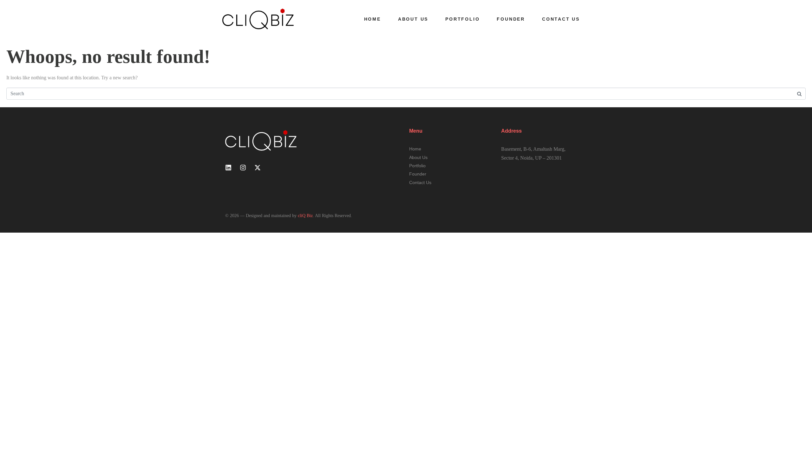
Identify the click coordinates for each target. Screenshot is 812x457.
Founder (511, 19)
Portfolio (462, 19)
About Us (413, 19)
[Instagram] (243, 167)
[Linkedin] (228, 167)
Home (372, 19)
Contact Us (561, 19)
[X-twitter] (257, 167)
